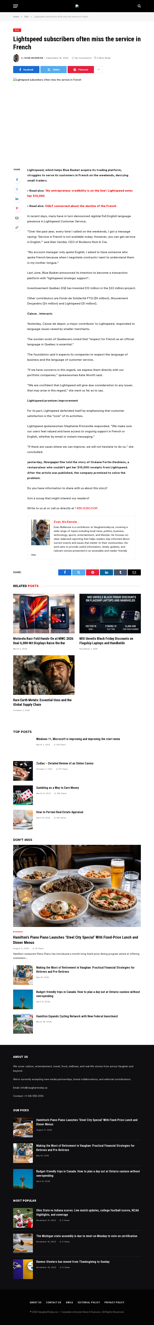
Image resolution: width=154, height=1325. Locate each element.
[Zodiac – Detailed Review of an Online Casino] (23, 771)
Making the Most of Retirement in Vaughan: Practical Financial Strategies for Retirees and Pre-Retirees (85, 970)
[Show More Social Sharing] (98, 69)
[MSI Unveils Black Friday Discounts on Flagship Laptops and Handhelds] (110, 613)
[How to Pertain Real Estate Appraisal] (23, 819)
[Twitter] (17, 189)
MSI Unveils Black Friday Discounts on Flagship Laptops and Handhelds (106, 641)
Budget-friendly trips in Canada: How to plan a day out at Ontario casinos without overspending (88, 994)
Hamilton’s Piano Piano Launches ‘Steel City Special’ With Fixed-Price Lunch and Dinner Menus (75, 940)
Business (18, 932)
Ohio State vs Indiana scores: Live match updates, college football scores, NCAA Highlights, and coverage (87, 1212)
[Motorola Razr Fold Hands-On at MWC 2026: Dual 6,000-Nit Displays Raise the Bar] (44, 613)
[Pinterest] (17, 208)
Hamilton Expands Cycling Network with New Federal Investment (77, 1016)
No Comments (83, 58)
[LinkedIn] (17, 198)
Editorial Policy (89, 1302)
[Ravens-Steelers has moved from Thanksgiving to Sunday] (23, 1269)
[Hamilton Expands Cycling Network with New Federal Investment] (23, 1024)
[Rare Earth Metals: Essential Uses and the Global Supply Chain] (44, 675)
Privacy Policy (114, 1302)
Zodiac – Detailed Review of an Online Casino (65, 763)
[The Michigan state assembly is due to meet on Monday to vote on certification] (23, 1243)
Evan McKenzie (33, 58)
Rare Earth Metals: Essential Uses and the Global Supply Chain (42, 702)
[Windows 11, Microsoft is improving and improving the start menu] (23, 746)
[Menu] (15, 6)
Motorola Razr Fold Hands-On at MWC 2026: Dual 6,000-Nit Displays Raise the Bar (43, 641)
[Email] (17, 218)
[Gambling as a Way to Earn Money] (23, 795)
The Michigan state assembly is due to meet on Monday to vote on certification (86, 1236)
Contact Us (53, 1302)
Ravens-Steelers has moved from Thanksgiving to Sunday (72, 1262)
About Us (36, 1302)
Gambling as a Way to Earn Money (57, 788)
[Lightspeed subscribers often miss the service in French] (77, 119)
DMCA (69, 1302)
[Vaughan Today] (77, 6)
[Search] (139, 6)
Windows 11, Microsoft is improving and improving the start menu (78, 739)
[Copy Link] (17, 227)
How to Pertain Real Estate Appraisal (59, 812)
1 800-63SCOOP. (86, 508)
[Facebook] (17, 179)
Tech (17, 30)
